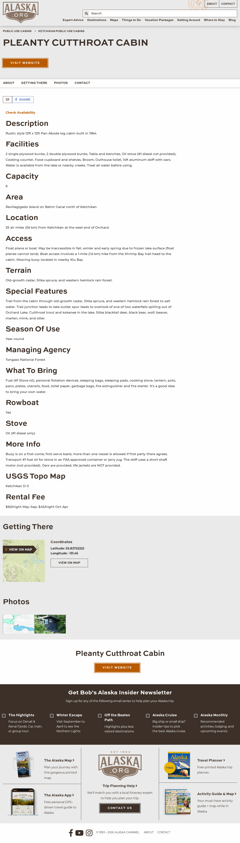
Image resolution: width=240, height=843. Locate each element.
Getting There (34, 83)
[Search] (86, 13)
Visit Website (25, 63)
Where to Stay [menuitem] (214, 20)
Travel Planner (210, 760)
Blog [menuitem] (232, 20)
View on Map (69, 562)
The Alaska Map (58, 760)
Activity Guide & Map (216, 794)
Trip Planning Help (119, 786)
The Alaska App (58, 795)
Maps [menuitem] (114, 20)
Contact (228, 4)
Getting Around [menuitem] (188, 20)
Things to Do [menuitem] (131, 20)
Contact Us (120, 808)
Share (24, 99)
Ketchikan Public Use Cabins (61, 31)
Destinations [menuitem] (96, 20)
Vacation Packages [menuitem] (159, 20)
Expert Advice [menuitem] (73, 20)
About (212, 4)
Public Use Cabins (17, 31)
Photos (61, 83)
